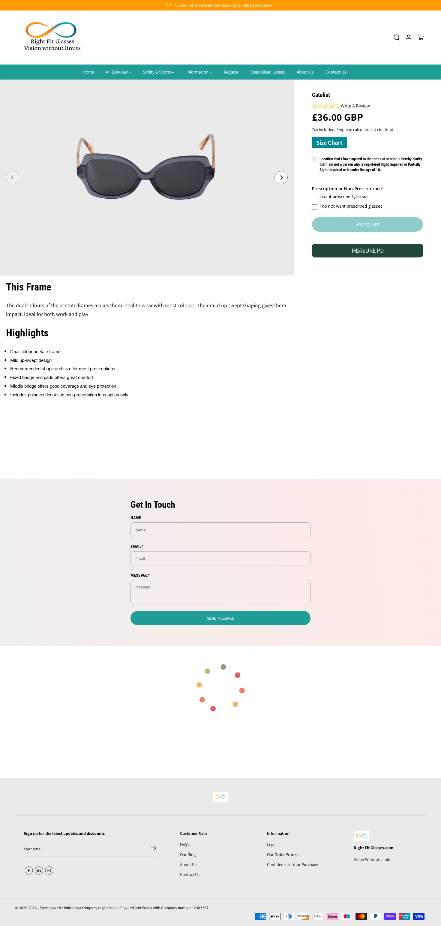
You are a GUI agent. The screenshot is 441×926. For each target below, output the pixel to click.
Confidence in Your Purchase (292, 864)
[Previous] (12, 177)
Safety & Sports (157, 72)
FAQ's (185, 844)
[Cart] (420, 37)
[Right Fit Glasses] (52, 38)
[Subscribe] (154, 848)
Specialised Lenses (267, 72)
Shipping (344, 129)
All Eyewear (117, 72)
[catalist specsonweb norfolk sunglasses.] (147, 177)
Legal (272, 844)
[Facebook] (29, 870)
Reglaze (231, 72)
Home (88, 72)
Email (136, 546)
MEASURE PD (368, 251)
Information (197, 72)
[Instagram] (49, 870)
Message (139, 575)
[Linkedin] (39, 870)
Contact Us (336, 72)
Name (135, 517)
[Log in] (408, 37)
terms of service (384, 159)
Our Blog (188, 854)
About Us (305, 72)
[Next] (281, 177)
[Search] (396, 37)
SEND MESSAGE (220, 618)
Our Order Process (283, 854)
